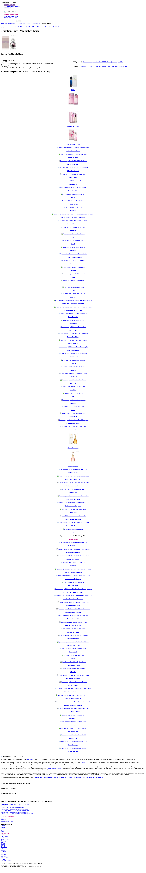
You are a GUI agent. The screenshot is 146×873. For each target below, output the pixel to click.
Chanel (2, 830)
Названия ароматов (6, 818)
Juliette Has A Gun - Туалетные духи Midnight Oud (15, 810)
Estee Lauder (4, 836)
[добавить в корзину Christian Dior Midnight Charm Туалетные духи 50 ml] (102, 61)
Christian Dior (36, 23)
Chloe (2, 831)
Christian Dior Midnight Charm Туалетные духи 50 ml (50, 777)
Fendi (2, 838)
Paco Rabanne (4, 857)
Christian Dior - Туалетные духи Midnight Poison (14, 812)
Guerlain (3, 844)
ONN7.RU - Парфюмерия (8, 23)
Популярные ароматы (7, 821)
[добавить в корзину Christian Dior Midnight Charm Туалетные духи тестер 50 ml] (104, 66)
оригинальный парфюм (54, 768)
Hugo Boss (4, 847)
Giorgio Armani (5, 839)
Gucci (2, 842)
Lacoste (3, 850)
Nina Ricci (3, 856)
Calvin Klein (4, 828)
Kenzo (2, 848)
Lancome (3, 851)
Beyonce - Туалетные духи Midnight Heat (12, 807)
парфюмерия (29, 759)
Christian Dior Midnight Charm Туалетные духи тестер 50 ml (85, 777)
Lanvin (2, 853)
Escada (2, 834)
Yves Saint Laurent (6, 860)
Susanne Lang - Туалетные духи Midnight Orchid (14, 809)
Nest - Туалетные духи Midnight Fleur (11, 806)
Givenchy (3, 841)
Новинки (3, 819)
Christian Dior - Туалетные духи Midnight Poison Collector (17, 813)
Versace (3, 859)
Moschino (3, 854)
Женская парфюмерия (23, 23)
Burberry (3, 825)
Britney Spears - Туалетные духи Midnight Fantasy (15, 804)
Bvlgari (3, 827)
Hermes (3, 845)
